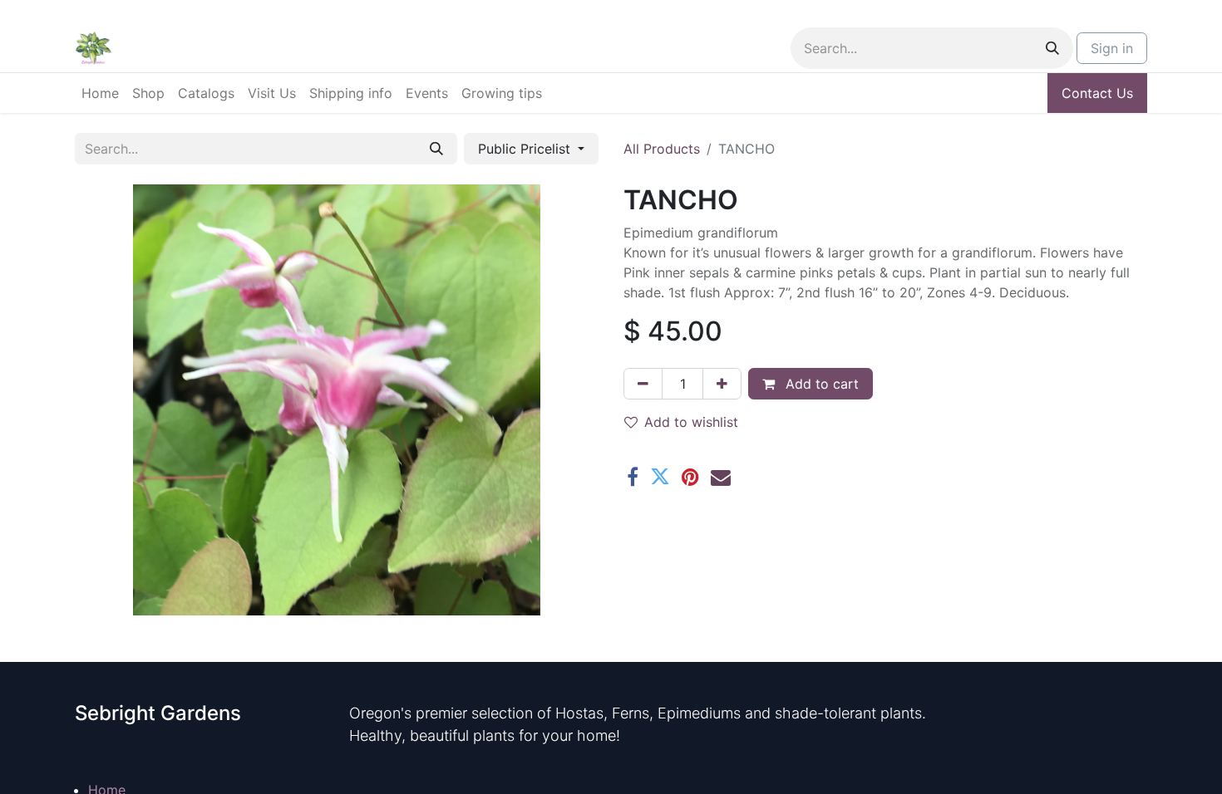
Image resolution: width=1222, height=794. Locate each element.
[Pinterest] (690, 477)
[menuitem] (100, 93)
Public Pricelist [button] (526, 148)
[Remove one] (643, 383)
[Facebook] (632, 477)
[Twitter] (660, 477)
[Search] (1052, 48)
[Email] (721, 477)
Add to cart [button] (820, 383)
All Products (661, 148)
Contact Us (1097, 93)
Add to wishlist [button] (691, 422)
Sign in (1112, 48)
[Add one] (722, 383)
